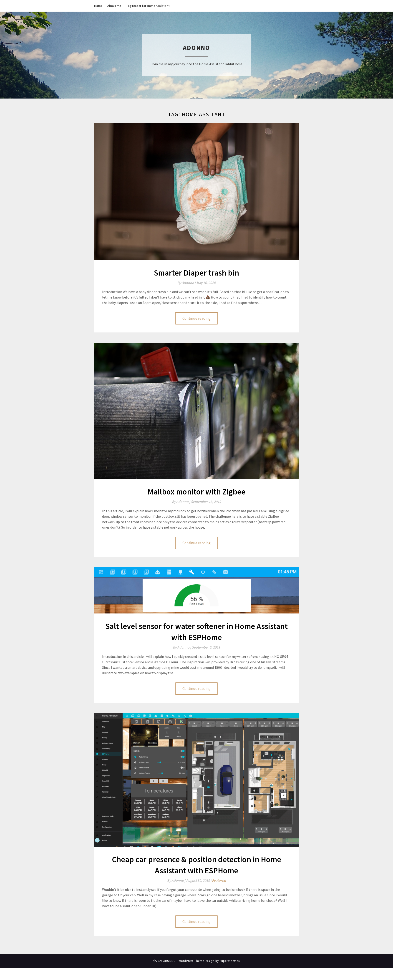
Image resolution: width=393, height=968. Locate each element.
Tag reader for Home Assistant (148, 6)
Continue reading (196, 318)
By (186, 282)
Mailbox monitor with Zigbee (196, 492)
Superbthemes (230, 961)
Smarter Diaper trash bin (196, 273)
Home (98, 6)
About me (114, 6)
